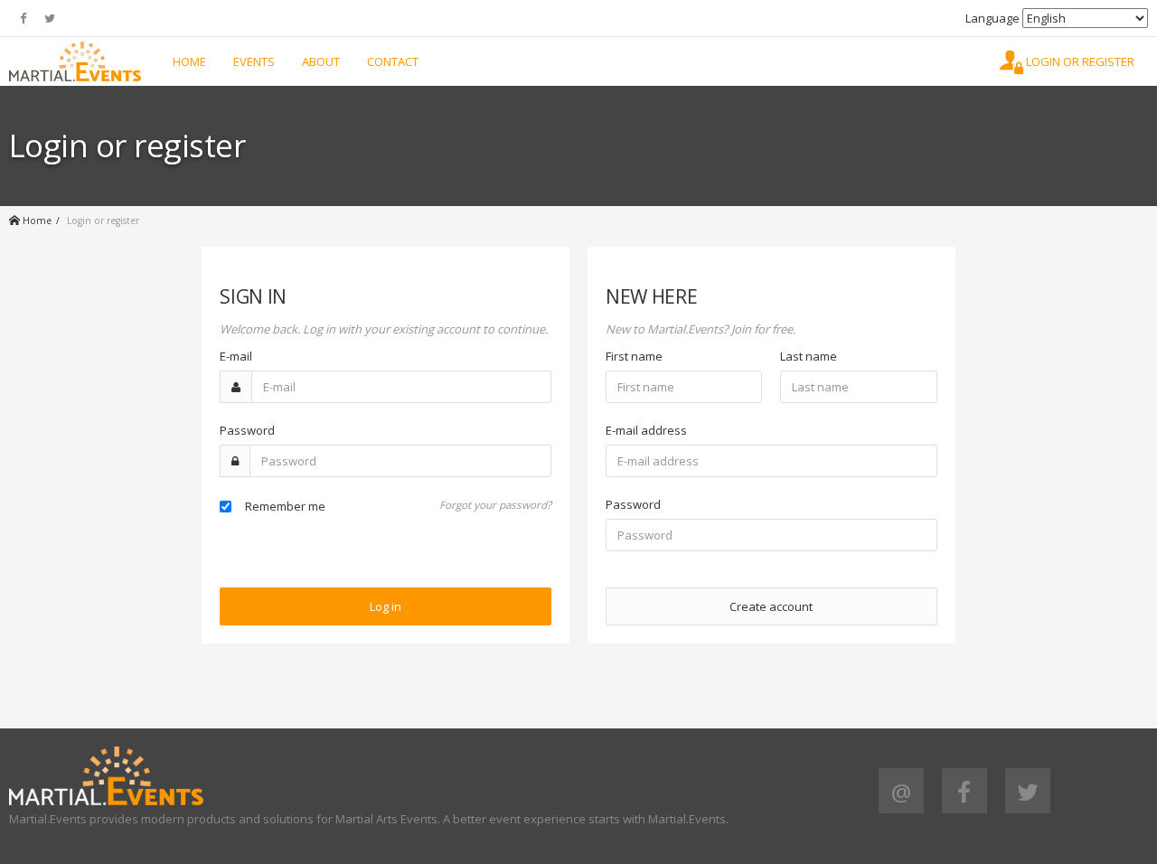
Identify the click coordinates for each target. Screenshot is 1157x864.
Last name (808, 356)
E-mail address (646, 430)
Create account (771, 606)
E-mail (236, 356)
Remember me (285, 506)
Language (992, 18)
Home (189, 61)
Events (254, 61)
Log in (385, 606)
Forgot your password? (495, 504)
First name (634, 356)
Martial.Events (75, 61)
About (321, 61)
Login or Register (1078, 61)
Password (247, 430)
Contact (393, 61)
